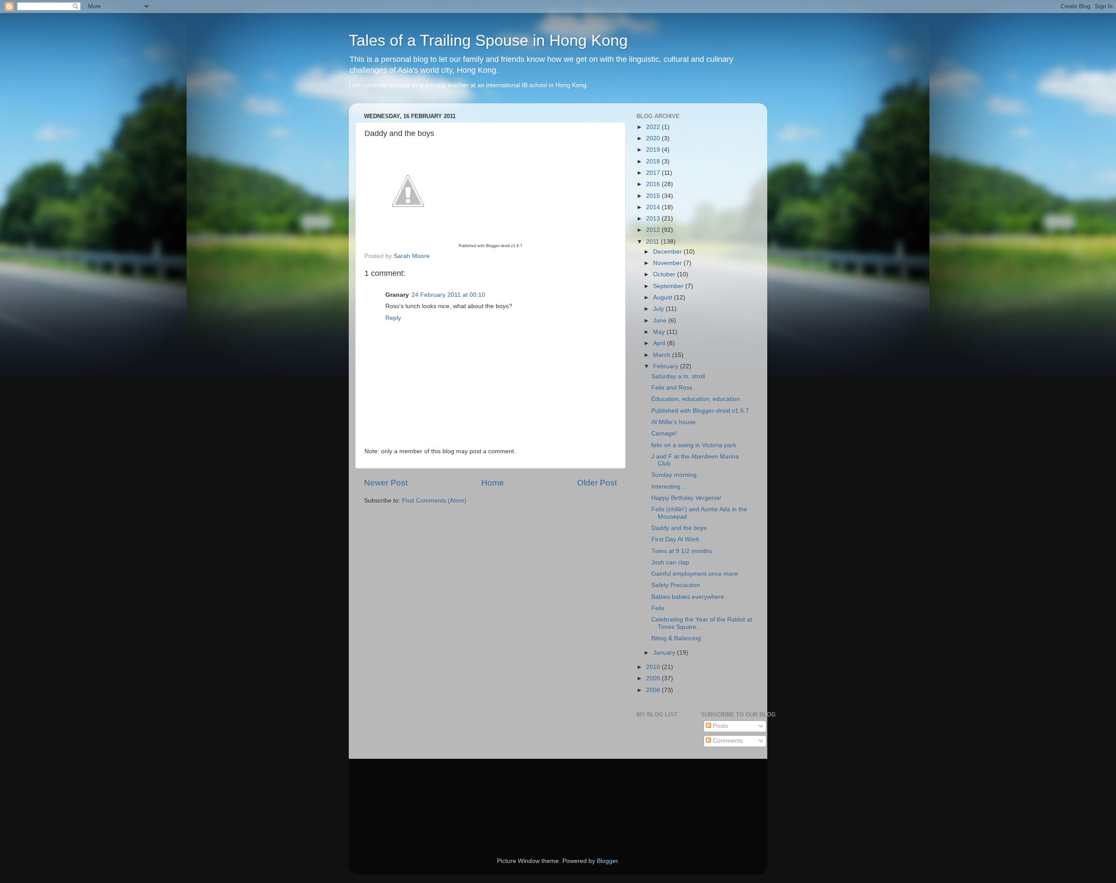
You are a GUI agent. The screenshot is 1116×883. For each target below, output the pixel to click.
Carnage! (664, 433)
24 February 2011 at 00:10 (448, 295)
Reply (393, 318)
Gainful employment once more (694, 574)
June (660, 320)
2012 (654, 230)
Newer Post (386, 482)
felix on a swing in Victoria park (693, 445)
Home (492, 482)
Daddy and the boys (679, 528)
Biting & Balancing (676, 638)
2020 (654, 138)
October (665, 274)
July (659, 309)
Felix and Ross (671, 387)
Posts (719, 726)
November (668, 263)
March (662, 355)
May (660, 332)
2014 (654, 207)
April (660, 343)
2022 (654, 127)
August (663, 297)
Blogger (607, 861)
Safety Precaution (675, 585)
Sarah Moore (412, 256)
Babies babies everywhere (687, 597)
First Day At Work (675, 539)
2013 (654, 218)
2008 (654, 690)
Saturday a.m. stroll (678, 376)
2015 (654, 196)
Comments (727, 740)
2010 (654, 667)
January (665, 652)
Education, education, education (695, 399)
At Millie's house (673, 422)
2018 (654, 161)
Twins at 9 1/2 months (681, 551)
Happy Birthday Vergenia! (686, 498)
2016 (654, 184)
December (668, 251)
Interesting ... (669, 486)
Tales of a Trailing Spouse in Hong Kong (488, 40)
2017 (654, 173)
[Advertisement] (403, 796)
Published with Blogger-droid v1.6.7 (700, 411)
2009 (654, 678)
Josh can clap (670, 562)
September (669, 286)
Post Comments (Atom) (434, 500)
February (666, 366)
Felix (657, 608)
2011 (653, 241)
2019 (654, 149)
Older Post (597, 482)
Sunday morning (674, 475)
